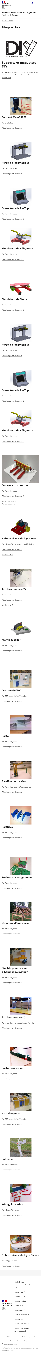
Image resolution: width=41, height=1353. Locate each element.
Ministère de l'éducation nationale (23, 1283)
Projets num (19, 1319)
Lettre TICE (19, 1292)
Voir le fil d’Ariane (7, 20)
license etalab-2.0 (7, 1350)
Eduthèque (19, 1310)
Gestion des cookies (10, 1344)
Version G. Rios (8, 501)
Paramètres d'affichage (20, 1341)
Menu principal (38, 3)
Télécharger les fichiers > (12, 128)
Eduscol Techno (20, 1301)
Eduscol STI (19, 1297)
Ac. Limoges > (7, 504)
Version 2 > (6, 554)
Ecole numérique (21, 1315)
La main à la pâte (21, 1324)
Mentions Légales (27, 1337)
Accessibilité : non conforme (11, 1337)
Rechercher (32, 3)
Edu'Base (18, 1306)
